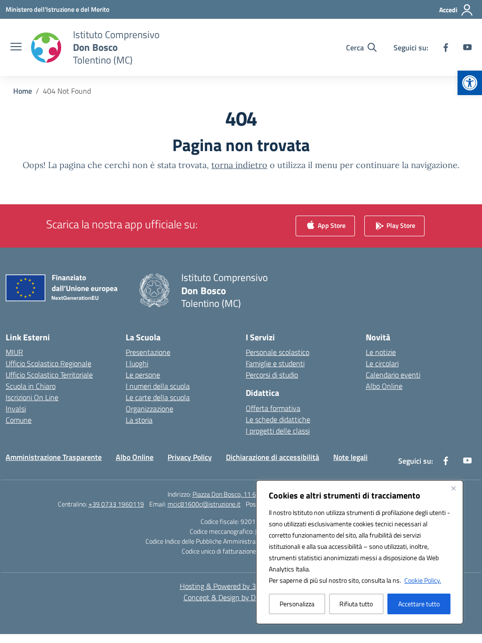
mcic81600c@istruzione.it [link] (204, 504)
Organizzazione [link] (149, 408)
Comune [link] (19, 420)
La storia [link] (139, 420)
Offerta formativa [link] (273, 408)
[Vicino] (453, 488)
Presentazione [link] (148, 352)
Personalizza (297, 604)
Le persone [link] (143, 374)
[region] (359, 552)
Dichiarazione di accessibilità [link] (272, 457)
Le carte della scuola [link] (158, 397)
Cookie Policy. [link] (422, 580)
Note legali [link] (350, 457)
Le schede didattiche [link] (278, 419)
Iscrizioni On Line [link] (32, 397)
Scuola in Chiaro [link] (31, 386)
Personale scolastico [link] (277, 352)
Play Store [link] (400, 225)
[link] (470, 83)
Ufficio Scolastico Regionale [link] (48, 363)
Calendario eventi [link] (393, 374)
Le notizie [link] (381, 352)
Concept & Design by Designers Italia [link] (241, 597)
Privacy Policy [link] (190, 457)
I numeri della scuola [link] (158, 386)
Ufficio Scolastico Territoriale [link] (49, 374)
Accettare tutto (419, 604)
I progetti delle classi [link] (278, 430)
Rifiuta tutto (356, 604)
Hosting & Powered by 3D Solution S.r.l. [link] (241, 586)
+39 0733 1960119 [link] (116, 504)
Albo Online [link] (384, 386)
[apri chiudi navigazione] (16, 47)
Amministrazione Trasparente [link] (54, 457)
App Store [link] (330, 225)
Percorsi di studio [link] (272, 374)
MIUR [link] (14, 352)
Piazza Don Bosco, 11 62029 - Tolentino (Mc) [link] (254, 494)
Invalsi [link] (16, 408)
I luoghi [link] (137, 363)
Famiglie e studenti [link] (275, 363)
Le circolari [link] (382, 363)
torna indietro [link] (239, 165)
